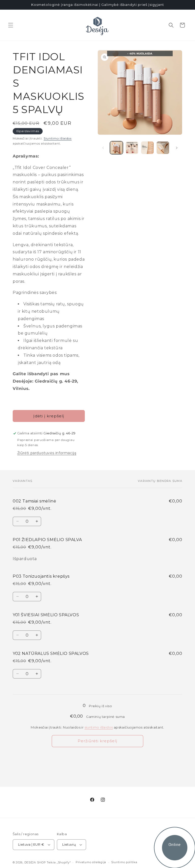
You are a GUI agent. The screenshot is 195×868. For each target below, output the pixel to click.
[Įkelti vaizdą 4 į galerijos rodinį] (162, 147)
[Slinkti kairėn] (103, 147)
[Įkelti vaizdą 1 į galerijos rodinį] (116, 147)
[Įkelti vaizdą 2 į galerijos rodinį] (131, 147)
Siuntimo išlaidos (58, 138)
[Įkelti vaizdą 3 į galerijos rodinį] (147, 147)
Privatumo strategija (91, 862)
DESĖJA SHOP (35, 862)
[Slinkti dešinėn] (176, 147)
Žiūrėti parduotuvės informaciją (46, 453)
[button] (10, 25)
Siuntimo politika (124, 862)
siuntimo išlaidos (99, 727)
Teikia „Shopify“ (59, 862)
